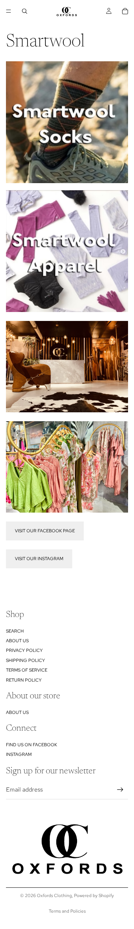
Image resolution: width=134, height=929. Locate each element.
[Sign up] (120, 790)
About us (17, 641)
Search (15, 631)
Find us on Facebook (31, 745)
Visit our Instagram (39, 559)
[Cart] (125, 11)
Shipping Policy (25, 660)
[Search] (24, 11)
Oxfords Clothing (54, 896)
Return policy (24, 680)
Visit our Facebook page (45, 531)
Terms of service (26, 670)
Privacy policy (24, 651)
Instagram (19, 755)
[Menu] (8, 11)
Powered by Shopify (94, 896)
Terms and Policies (67, 911)
